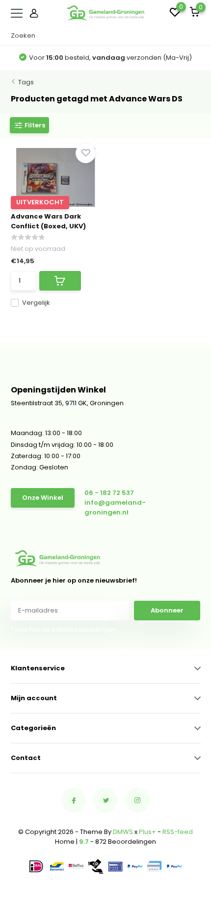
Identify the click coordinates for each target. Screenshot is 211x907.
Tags (26, 82)
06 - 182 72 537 (109, 492)
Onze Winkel (42, 497)
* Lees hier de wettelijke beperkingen (63, 629)
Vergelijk (36, 302)
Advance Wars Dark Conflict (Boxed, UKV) (48, 221)
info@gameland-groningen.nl (115, 507)
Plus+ (147, 831)
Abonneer (167, 610)
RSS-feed (177, 831)
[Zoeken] (196, 36)
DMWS (123, 831)
